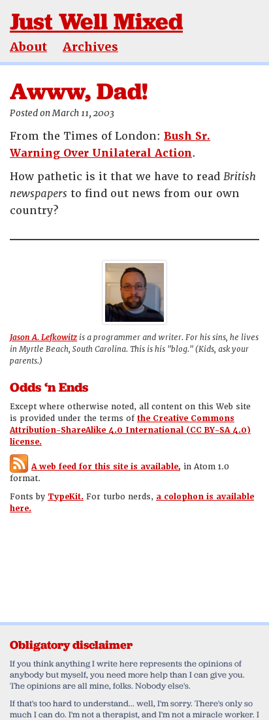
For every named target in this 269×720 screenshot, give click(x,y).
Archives (90, 46)
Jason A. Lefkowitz (43, 337)
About (28, 46)
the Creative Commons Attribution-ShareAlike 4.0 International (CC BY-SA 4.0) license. (130, 430)
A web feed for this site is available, (106, 467)
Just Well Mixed (96, 21)
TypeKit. (66, 497)
